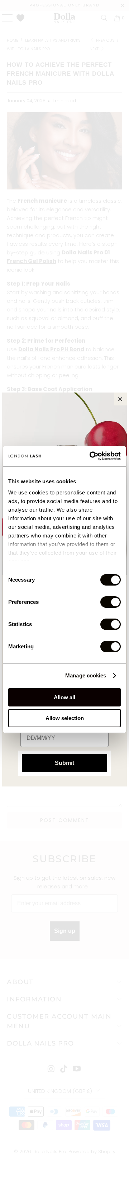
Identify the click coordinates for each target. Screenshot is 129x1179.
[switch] (110, 602)
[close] (120, 399)
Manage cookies (85, 675)
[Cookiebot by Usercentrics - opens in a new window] (91, 456)
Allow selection (65, 718)
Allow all (64, 697)
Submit (64, 763)
